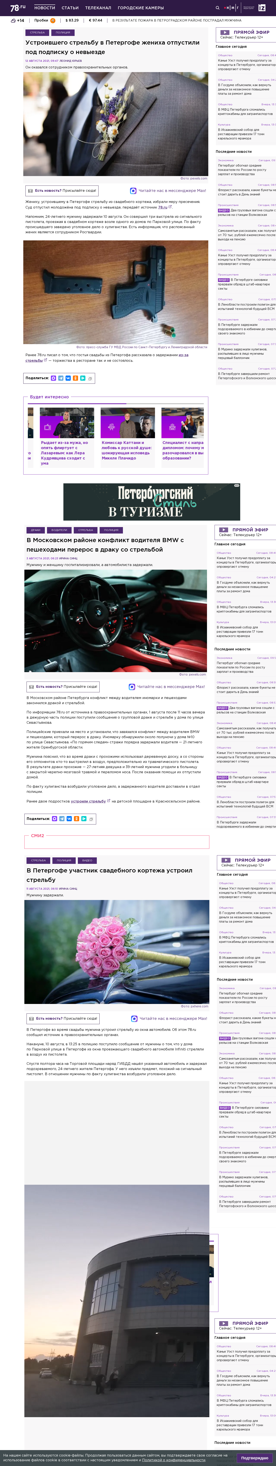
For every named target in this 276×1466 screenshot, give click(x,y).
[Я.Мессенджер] (82, 378)
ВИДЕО (87, 875)
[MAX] (53, 378)
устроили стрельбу (88, 816)
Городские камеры (141, 8)
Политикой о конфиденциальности (173, 1460)
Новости (44, 8)
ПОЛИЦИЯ (63, 32)
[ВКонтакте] (68, 378)
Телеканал (98, 8)
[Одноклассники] (75, 378)
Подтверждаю (254, 1458)
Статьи (70, 8)
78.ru (162, 207)
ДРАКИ (35, 544)
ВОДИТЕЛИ (59, 544)
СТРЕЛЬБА (37, 32)
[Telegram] (60, 378)
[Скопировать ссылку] (90, 378)
